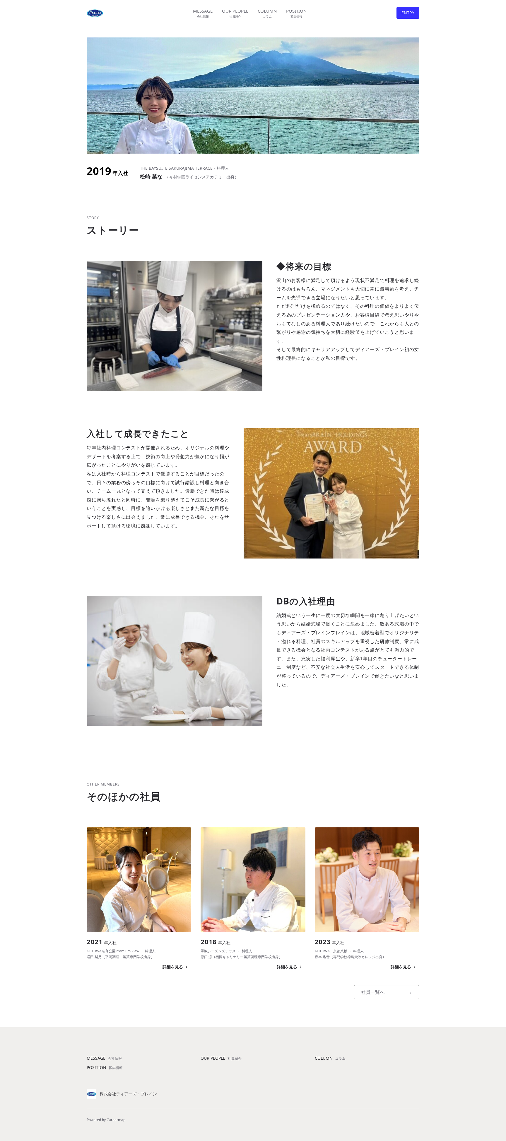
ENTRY (407, 13)
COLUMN (330, 1058)
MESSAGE (104, 1058)
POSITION (105, 1067)
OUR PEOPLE (221, 1058)
